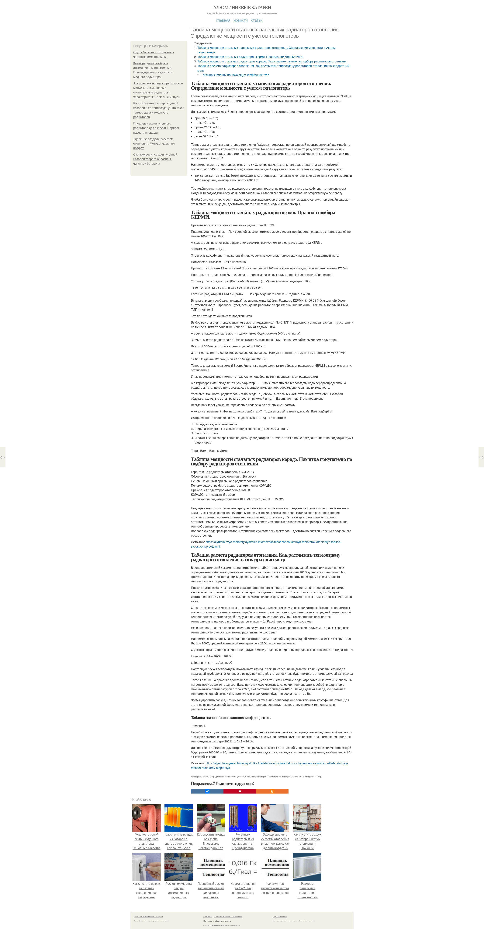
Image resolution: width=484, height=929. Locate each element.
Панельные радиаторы (213, 776)
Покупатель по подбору (278, 776)
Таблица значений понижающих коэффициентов (235, 75)
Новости (241, 20)
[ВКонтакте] (207, 791)
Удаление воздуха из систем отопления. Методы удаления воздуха (154, 143)
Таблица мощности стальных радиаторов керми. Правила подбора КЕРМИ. (250, 56)
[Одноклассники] (272, 791)
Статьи (256, 20)
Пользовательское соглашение (228, 916)
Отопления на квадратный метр (306, 776)
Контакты (207, 916)
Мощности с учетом (234, 776)
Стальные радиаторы (255, 776)
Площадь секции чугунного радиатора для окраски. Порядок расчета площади (156, 128)
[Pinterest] (239, 791)
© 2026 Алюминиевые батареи (148, 916)
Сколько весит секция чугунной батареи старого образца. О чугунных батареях (155, 159)
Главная (223, 20)
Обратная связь (280, 916)
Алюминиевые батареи (242, 7)
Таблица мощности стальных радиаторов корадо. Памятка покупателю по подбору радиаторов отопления (272, 61)
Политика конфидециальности (217, 921)
